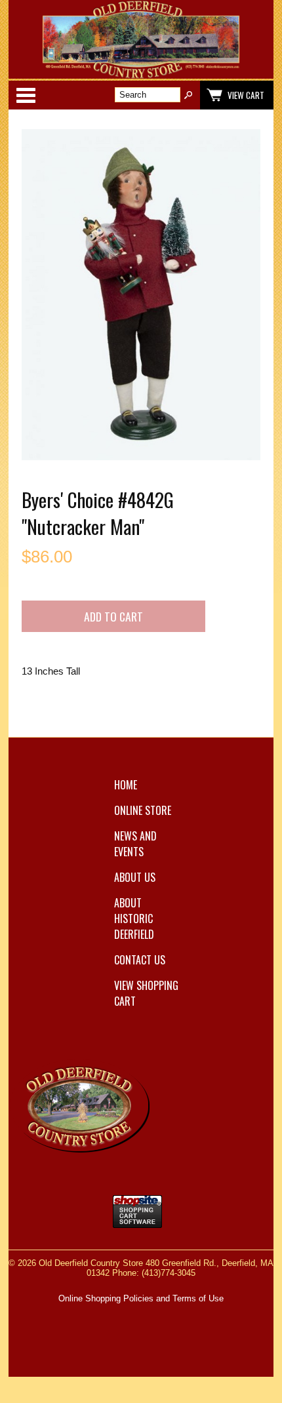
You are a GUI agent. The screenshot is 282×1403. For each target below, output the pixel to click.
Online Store (142, 810)
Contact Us (139, 960)
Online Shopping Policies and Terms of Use (141, 1298)
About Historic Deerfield (134, 918)
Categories (25, 95)
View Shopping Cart (146, 993)
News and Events (135, 844)
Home (125, 785)
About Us (134, 877)
